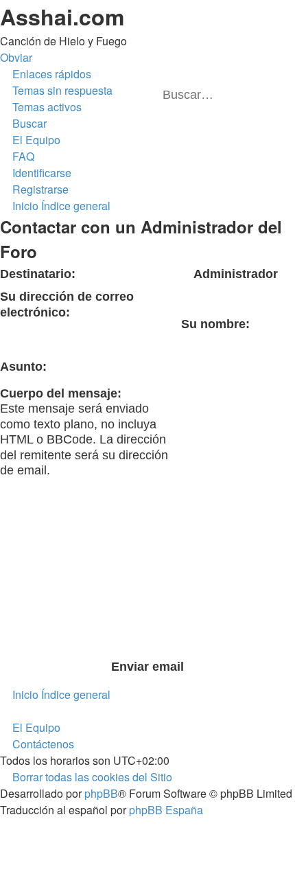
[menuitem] (56, 90)
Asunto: (23, 366)
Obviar (16, 57)
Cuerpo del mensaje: (60, 393)
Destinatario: (37, 274)
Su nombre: (215, 324)
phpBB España (166, 810)
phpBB (101, 793)
